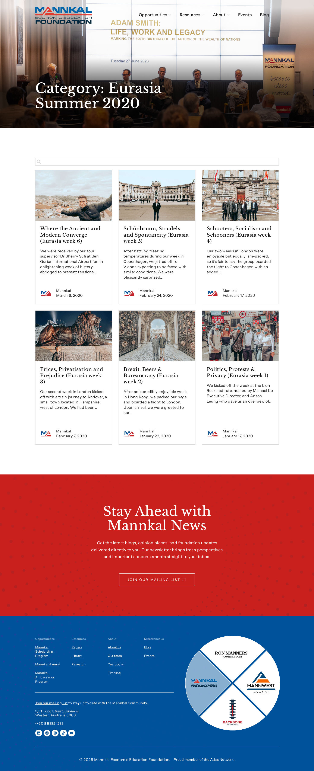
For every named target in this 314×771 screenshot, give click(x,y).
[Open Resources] (203, 14)
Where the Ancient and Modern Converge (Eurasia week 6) (70, 234)
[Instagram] (55, 733)
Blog (147, 647)
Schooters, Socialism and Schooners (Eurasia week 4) (239, 234)
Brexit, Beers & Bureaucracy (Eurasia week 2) (150, 375)
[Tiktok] (63, 733)
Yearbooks (116, 664)
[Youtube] (71, 733)
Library (77, 656)
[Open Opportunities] (170, 14)
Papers (77, 647)
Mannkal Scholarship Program (44, 651)
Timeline (114, 673)
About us (114, 647)
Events (149, 656)
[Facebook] (47, 733)
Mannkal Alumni (47, 664)
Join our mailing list (51, 703)
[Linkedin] (38, 733)
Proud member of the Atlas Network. (204, 759)
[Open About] (228, 14)
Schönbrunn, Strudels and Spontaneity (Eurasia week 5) (156, 234)
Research (79, 664)
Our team (115, 656)
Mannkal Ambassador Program (44, 677)
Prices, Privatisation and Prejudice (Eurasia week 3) (71, 375)
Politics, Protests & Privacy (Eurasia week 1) (237, 372)
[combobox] (157, 162)
